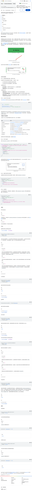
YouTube (23, 480)
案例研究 (12, 480)
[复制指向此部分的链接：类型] (4, 207)
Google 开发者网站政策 (10, 473)
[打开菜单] (1, 1)
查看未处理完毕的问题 (4, 480)
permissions (25, 99)
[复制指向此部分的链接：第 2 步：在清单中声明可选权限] (11, 98)
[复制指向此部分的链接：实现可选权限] (7, 76)
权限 (2, 397)
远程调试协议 (22, 122)
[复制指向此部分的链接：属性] (3, 212)
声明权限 (14, 136)
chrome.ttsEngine (12, 132)
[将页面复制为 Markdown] (14, 12)
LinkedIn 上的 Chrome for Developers (25, 482)
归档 (11, 481)
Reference (15, 3)
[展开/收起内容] (5, 15)
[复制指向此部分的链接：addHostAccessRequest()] (11, 228)
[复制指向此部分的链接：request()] (5, 379)
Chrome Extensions (8, 3)
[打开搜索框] (20, 0)
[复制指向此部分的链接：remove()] (5, 314)
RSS (22, 483)
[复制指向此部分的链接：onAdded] (5, 408)
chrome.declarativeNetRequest (18, 123)
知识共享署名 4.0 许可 (14, 472)
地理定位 (18, 126)
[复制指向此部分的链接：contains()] (5, 276)
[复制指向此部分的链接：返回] (3, 271)
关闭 (22, 10)
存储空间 (3, 44)
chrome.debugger (12, 122)
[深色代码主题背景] (29, 102)
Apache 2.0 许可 (27, 472)
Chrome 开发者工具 (17, 125)
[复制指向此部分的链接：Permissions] (6, 209)
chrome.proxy (16, 129)
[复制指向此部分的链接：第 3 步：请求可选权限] (8, 139)
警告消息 (9, 159)
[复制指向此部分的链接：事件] (4, 406)
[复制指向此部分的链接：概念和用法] (7, 36)
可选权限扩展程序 (5, 43)
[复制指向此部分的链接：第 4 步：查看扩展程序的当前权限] (12, 173)
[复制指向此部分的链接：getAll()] (4, 299)
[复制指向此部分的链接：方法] (4, 226)
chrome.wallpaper (18, 134)
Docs (2, 3)
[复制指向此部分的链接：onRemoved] (6, 440)
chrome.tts (11, 131)
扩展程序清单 (4, 99)
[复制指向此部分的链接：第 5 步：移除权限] (7, 189)
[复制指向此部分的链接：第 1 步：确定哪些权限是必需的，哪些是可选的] (16, 78)
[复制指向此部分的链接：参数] (3, 242)
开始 (28, 10)
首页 (1, 10)
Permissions (15, 303)
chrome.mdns (16, 128)
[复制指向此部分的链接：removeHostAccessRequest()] (13, 337)
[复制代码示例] (30, 102)
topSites (9, 64)
